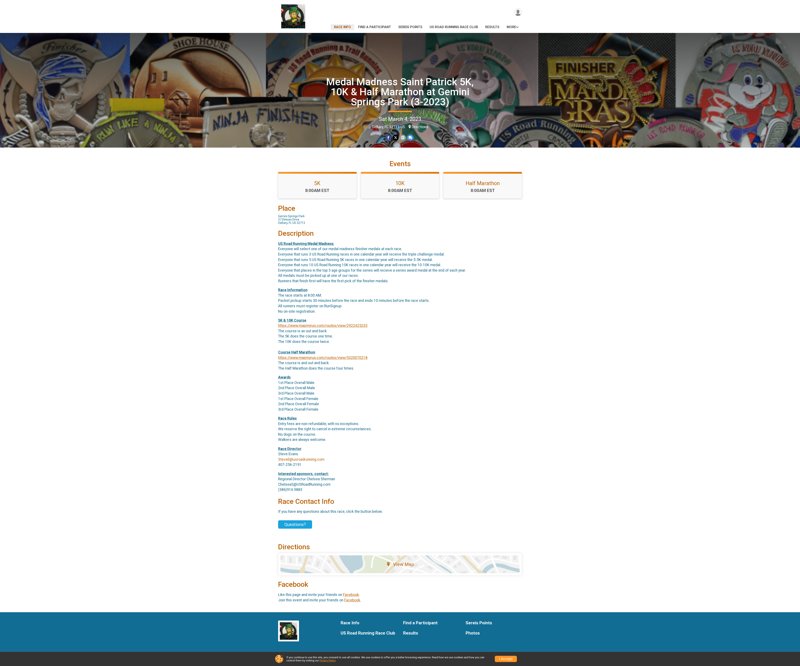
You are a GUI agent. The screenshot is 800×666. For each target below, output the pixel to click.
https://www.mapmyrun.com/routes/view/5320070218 (323, 358)
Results (492, 27)
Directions (420, 127)
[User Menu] (518, 12)
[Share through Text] (410, 138)
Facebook (351, 595)
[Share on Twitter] (395, 138)
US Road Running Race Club (454, 27)
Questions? (295, 524)
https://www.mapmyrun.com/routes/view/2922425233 (323, 326)
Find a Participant (374, 27)
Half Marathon (483, 183)
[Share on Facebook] (388, 138)
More (511, 27)
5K (317, 183)
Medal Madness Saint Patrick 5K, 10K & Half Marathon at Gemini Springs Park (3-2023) (400, 92)
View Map (403, 564)
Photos (473, 633)
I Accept (506, 659)
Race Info (342, 27)
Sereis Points (410, 27)
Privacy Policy (327, 660)
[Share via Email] (403, 138)
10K (400, 183)
